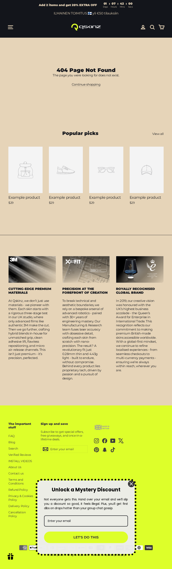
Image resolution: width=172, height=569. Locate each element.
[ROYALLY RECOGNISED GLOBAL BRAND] (140, 269)
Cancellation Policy (17, 514)
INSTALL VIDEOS (20, 461)
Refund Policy (18, 490)
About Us (14, 467)
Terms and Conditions (15, 481)
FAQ (11, 436)
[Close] (131, 484)
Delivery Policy (18, 506)
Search (13, 448)
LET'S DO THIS (86, 537)
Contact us (15, 473)
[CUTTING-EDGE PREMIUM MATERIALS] (32, 269)
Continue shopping (86, 84)
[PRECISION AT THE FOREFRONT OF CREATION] (86, 269)
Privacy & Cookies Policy (20, 498)
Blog (11, 442)
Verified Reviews (19, 455)
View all (158, 134)
